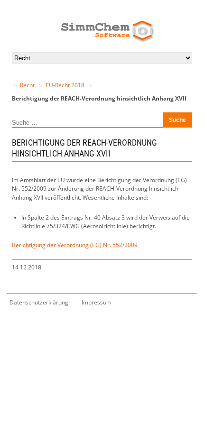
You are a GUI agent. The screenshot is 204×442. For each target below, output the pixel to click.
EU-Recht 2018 (65, 85)
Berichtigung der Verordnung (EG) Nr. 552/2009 (75, 245)
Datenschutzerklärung (38, 302)
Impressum (96, 302)
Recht (27, 85)
